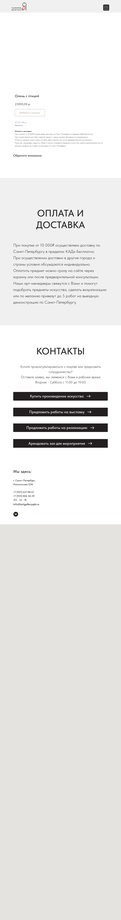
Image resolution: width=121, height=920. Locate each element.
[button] (60, 396)
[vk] (15, 514)
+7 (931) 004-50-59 (24, 495)
